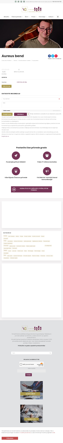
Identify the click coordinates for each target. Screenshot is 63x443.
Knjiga (21, 236)
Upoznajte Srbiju (7, 248)
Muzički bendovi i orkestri (25, 60)
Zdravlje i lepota (13, 258)
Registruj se (20, 114)
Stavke (15, 60)
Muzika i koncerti (36, 236)
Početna (9, 60)
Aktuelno (6, 17)
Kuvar (9, 250)
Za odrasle (6, 253)
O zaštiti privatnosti (25, 432)
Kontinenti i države (21, 246)
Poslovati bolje (46, 241)
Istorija (17, 236)
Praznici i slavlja (35, 255)
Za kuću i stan (49, 255)
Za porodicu (6, 258)
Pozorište (6, 238)
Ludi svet (14, 250)
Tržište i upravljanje (8, 243)
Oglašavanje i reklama (37, 241)
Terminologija (37, 250)
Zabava (5, 250)
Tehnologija (30, 250)
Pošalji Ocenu (7, 114)
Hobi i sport (9, 255)
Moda (25, 250)
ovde (53, 432)
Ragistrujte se (5, 136)
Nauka (42, 236)
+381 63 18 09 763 (56, 1)
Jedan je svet (12, 246)
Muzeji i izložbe (27, 236)
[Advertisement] (17, 214)
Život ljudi (14, 248)
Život (26, 17)
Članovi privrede (16, 17)
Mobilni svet (20, 250)
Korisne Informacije (18, 241)
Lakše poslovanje (27, 241)
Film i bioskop (11, 236)
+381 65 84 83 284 (22, 82)
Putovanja (42, 17)
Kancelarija (10, 241)
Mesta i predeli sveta (30, 246)
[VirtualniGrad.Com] (31, 9)
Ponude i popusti (27, 255)
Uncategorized (48, 245)
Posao (33, 17)
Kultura (51, 17)
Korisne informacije (18, 255)
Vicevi (43, 250)
